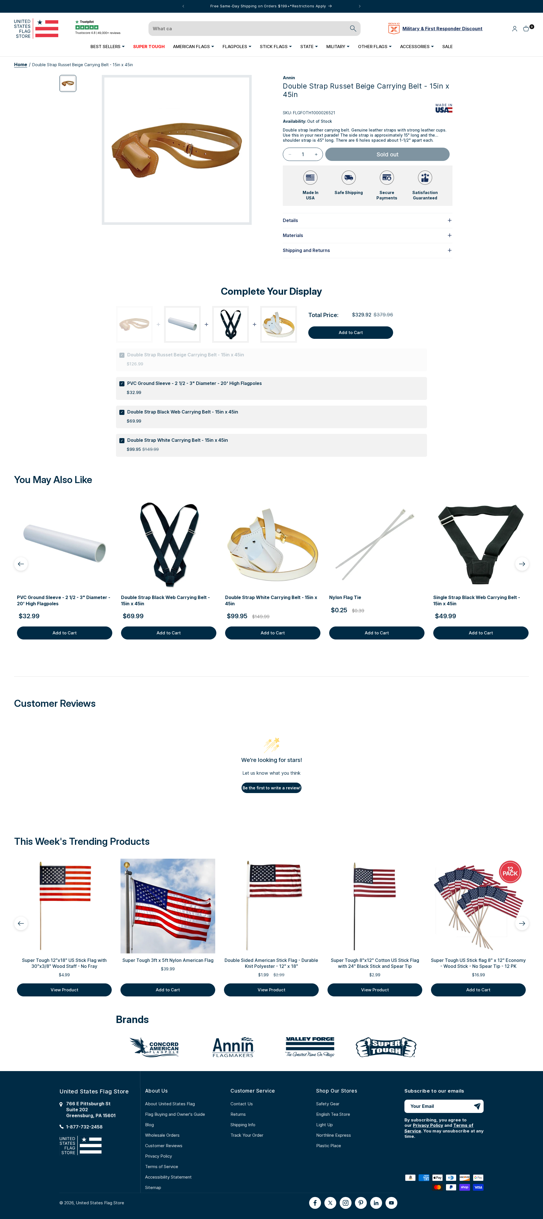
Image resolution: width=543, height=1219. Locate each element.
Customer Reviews (163, 1145)
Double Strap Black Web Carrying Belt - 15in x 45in (182, 412)
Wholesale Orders (162, 1135)
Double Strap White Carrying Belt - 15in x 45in (177, 440)
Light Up (324, 1124)
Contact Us (241, 1103)
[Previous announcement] (183, 6)
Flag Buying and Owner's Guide (175, 1114)
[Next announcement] (360, 6)
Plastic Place (328, 1145)
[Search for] (353, 28)
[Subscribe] (477, 1106)
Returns (238, 1114)
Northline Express (333, 1135)
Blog (149, 1124)
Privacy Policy (158, 1156)
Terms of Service (161, 1166)
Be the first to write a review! (272, 787)
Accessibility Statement (168, 1177)
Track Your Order (246, 1135)
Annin (289, 77)
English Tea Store (333, 1114)
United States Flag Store (100, 1202)
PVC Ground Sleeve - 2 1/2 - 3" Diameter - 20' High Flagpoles (194, 383)
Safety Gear (327, 1103)
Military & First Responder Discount (442, 28)
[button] (107, 46)
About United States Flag (170, 1103)
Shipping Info (242, 1124)
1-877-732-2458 (84, 1127)
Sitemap (153, 1187)
